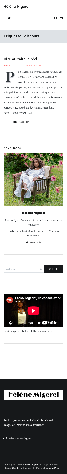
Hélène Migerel (16, 7)
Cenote (15, 468)
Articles (8, 65)
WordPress (54, 468)
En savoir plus (33, 241)
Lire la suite (20, 122)
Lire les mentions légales (18, 438)
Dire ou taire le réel (20, 59)
